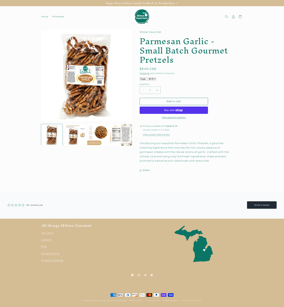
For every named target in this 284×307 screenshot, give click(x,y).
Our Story (47, 232)
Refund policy (136, 301)
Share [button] (146, 170)
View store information (156, 134)
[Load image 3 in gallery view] (98, 135)
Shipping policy (170, 301)
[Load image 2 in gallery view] (75, 135)
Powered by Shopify (116, 301)
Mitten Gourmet (98, 301)
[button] (226, 16)
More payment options (174, 118)
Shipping (145, 73)
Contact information (191, 301)
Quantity (144, 84)
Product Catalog (52, 260)
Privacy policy (153, 301)
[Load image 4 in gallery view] (121, 135)
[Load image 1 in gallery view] (52, 135)
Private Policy (50, 253)
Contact (46, 239)
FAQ (44, 246)
